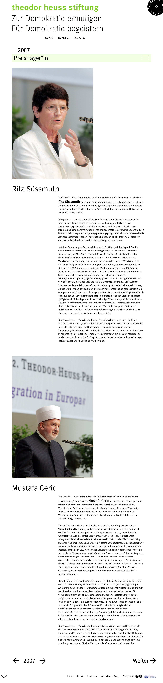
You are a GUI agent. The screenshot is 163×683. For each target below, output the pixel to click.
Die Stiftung (64, 37)
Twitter (137, 676)
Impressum (92, 676)
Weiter (141, 660)
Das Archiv (80, 37)
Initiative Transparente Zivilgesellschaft (150, 676)
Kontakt (80, 676)
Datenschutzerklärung (109, 676)
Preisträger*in (31, 58)
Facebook (141, 676)
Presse (70, 676)
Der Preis (49, 37)
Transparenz (128, 676)
